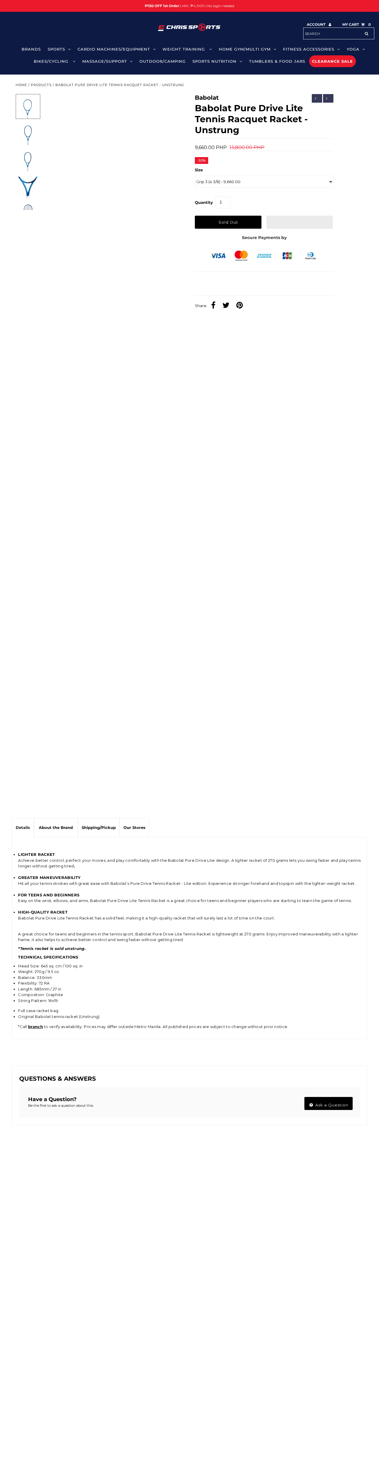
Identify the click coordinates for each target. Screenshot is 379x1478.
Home (21, 85)
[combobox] (338, 33)
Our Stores (134, 827)
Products (41, 85)
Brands (31, 49)
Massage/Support (104, 61)
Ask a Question (331, 1105)
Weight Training (184, 49)
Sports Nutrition (214, 61)
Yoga (353, 49)
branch (35, 1026)
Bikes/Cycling (52, 61)
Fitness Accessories (308, 49)
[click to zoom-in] (171, 103)
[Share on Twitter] (227, 305)
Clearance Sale (332, 61)
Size (199, 169)
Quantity (204, 202)
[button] (299, 222)
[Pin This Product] (241, 305)
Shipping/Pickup (99, 827)
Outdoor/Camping (162, 61)
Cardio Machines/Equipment (114, 49)
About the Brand (56, 827)
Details (23, 827)
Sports (56, 49)
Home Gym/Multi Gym (245, 49)
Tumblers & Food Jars (277, 61)
